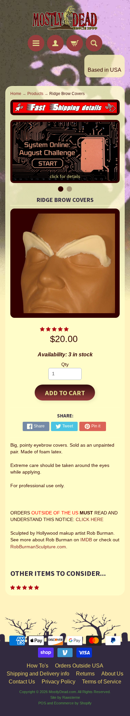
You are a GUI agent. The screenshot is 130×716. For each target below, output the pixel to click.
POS (42, 703)
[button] (55, 329)
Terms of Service (101, 681)
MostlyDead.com (62, 692)
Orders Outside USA (79, 666)
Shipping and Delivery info (38, 673)
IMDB (85, 539)
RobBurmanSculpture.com (38, 546)
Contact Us (22, 681)
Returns (85, 673)
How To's (37, 666)
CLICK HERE (89, 519)
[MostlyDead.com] (65, 18)
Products (35, 94)
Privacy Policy (58, 681)
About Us (112, 673)
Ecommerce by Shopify (73, 703)
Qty (65, 364)
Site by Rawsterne (65, 697)
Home (15, 94)
